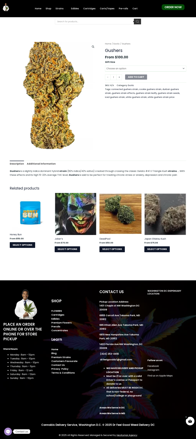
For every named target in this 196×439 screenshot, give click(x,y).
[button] (93, 46)
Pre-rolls (123, 8)
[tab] (17, 164)
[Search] (137, 21)
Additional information (41, 163)
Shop (48, 8)
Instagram (153, 370)
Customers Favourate (64, 361)
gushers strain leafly (146, 93)
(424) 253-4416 (109, 354)
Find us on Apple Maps (160, 375)
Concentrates (59, 330)
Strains (60, 8)
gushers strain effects (123, 93)
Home (38, 8)
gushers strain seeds (168, 93)
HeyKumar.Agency (127, 435)
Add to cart (136, 77)
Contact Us (58, 365)
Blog (54, 353)
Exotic (116, 43)
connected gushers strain (124, 89)
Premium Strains (61, 357)
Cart (135, 8)
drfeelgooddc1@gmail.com (115, 359)
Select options (22, 245)
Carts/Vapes (107, 8)
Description (17, 163)
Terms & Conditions (63, 372)
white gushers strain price (161, 97)
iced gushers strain (115, 97)
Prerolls (55, 326)
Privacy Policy (59, 369)
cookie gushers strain (150, 89)
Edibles (75, 8)
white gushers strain (136, 97)
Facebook (153, 366)
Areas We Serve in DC (112, 407)
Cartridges (89, 8)
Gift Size (110, 62)
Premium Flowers (61, 322)
